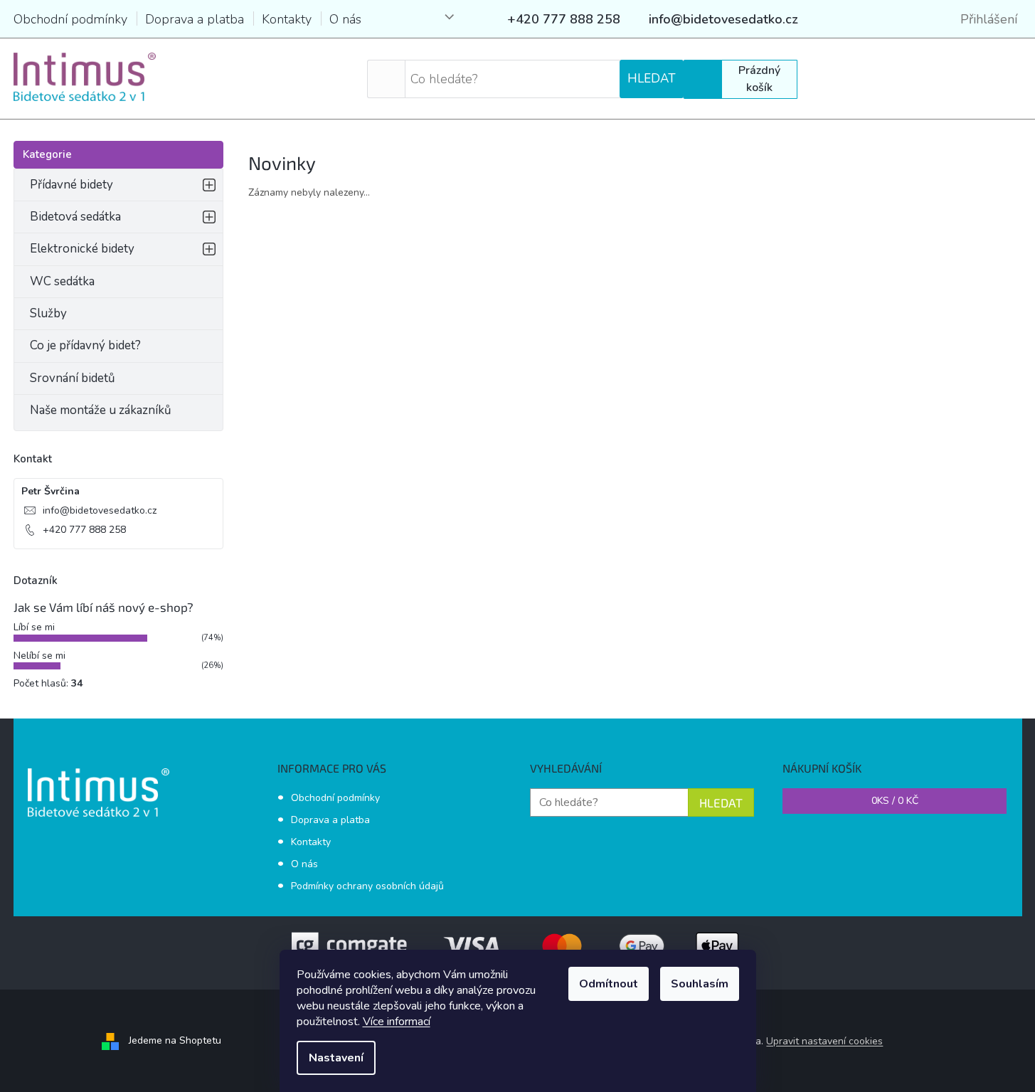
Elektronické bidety (82, 248)
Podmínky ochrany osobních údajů (367, 886)
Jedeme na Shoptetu (175, 1040)
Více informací (396, 1021)
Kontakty (287, 19)
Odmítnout (608, 984)
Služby (48, 313)
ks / (894, 800)
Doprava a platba (194, 19)
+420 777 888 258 (84, 529)
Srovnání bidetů (72, 378)
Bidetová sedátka (75, 216)
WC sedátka (62, 281)
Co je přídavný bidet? (85, 345)
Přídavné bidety (71, 184)
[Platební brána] (518, 945)
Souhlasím (699, 984)
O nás (345, 19)
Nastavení (336, 1058)
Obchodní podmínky (70, 19)
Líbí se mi (34, 627)
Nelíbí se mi (39, 655)
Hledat (651, 78)
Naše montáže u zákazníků (100, 410)
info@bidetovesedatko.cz (99, 510)
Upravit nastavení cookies (824, 1041)
